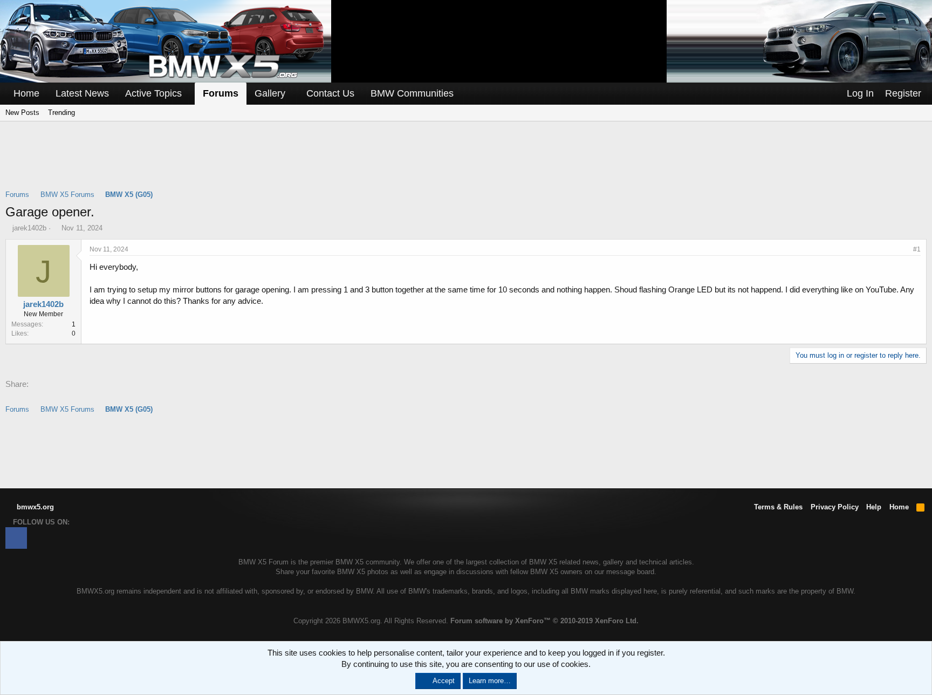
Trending (61, 112)
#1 (917, 249)
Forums (220, 93)
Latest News (82, 93)
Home (26, 93)
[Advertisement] (466, 162)
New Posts (22, 112)
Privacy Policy (835, 507)
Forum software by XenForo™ (544, 621)
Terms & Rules (778, 507)
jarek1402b (29, 228)
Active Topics (153, 93)
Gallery (270, 93)
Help (873, 507)
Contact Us (330, 93)
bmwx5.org (34, 507)
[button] (189, 94)
